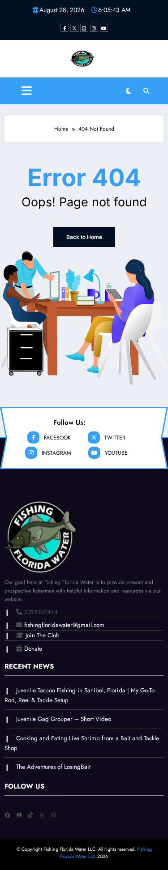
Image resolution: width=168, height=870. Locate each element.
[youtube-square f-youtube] (84, 28)
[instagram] (94, 28)
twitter (114, 438)
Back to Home (84, 237)
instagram (56, 453)
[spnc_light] (129, 91)
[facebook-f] (64, 28)
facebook (57, 438)
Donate (33, 648)
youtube (116, 453)
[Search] (146, 91)
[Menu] (27, 91)
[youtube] (104, 28)
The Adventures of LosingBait (53, 767)
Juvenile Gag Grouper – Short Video (63, 719)
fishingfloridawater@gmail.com (64, 625)
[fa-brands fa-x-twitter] (74, 28)
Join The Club (43, 635)
